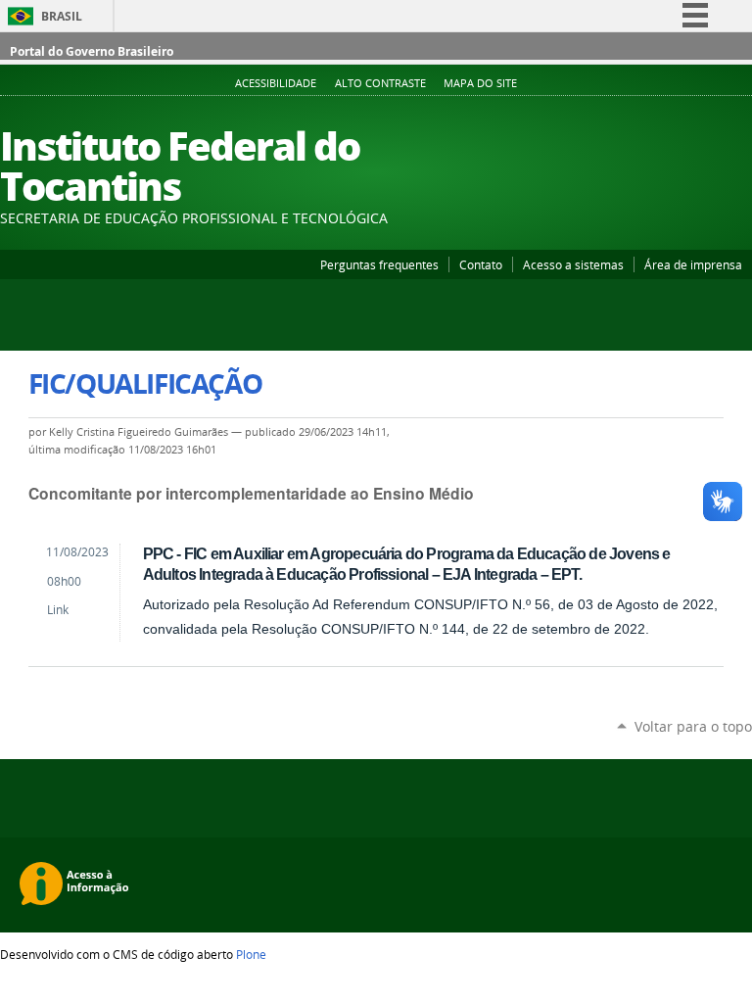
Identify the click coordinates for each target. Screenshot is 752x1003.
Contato (480, 264)
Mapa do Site (480, 83)
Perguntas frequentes (379, 264)
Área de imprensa (693, 264)
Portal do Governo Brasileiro (91, 51)
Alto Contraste (380, 83)
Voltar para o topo (693, 726)
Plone (251, 954)
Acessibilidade (275, 83)
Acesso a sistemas (573, 264)
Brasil (61, 16)
